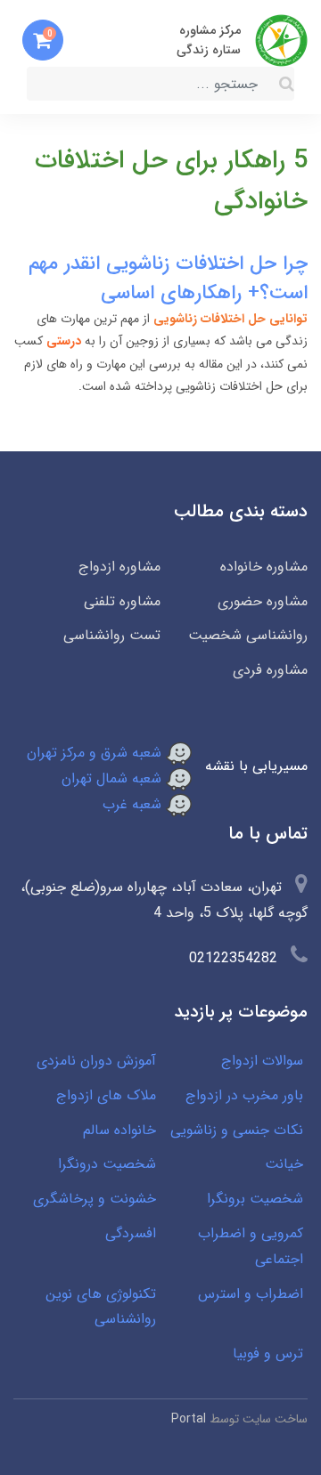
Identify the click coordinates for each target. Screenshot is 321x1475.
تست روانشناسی (111, 635)
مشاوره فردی (270, 670)
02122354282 (233, 958)
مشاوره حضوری (263, 601)
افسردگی (130, 1233)
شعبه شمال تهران (114, 778)
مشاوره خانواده (264, 566)
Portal (188, 1419)
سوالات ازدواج (262, 1061)
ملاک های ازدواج (106, 1095)
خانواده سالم (119, 1130)
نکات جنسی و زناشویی (236, 1130)
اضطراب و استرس (250, 1294)
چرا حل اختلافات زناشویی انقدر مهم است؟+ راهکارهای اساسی (168, 278)
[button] (42, 40)
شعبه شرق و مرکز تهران (96, 753)
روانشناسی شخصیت (248, 635)
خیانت (284, 1164)
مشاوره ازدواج (119, 566)
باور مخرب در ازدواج (244, 1095)
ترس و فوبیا (268, 1353)
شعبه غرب (134, 804)
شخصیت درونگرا (107, 1164)
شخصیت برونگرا (255, 1198)
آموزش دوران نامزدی (96, 1061)
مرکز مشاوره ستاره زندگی (209, 40)
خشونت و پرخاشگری (94, 1198)
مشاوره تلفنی (122, 601)
